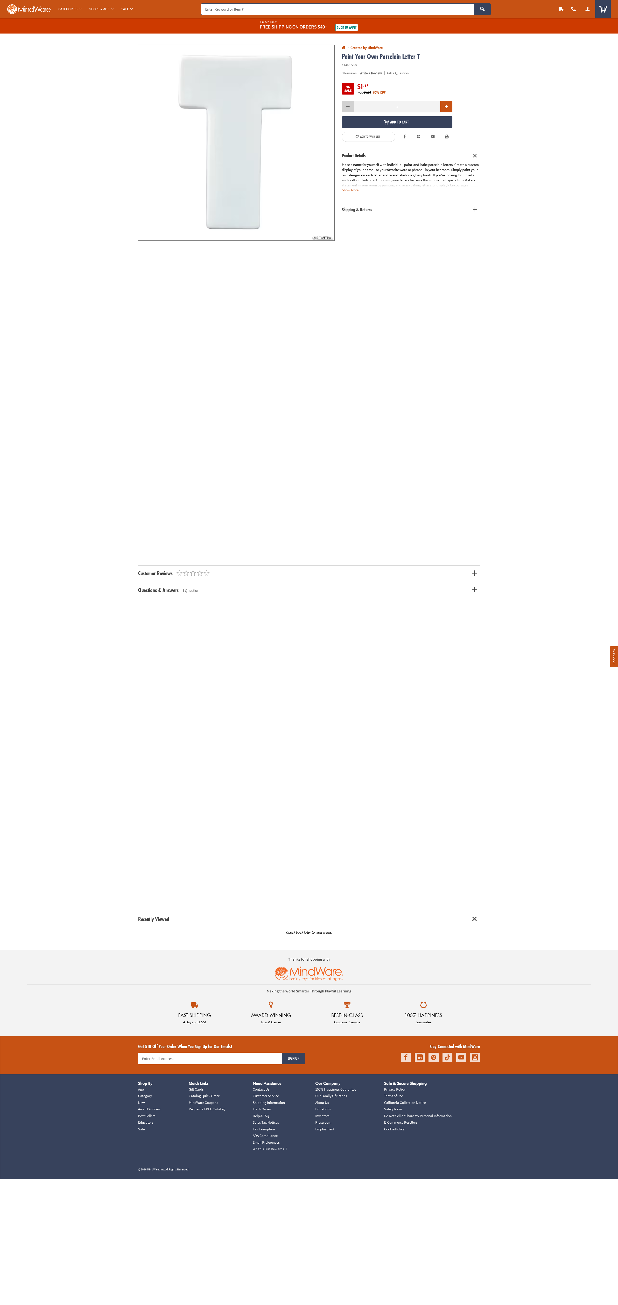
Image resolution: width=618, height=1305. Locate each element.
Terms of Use (393, 1095)
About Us (322, 1102)
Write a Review (371, 73)
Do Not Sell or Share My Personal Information (418, 1116)
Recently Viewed (153, 919)
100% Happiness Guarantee (335, 1089)
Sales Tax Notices (266, 1122)
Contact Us (261, 1089)
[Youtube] (461, 1058)
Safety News (393, 1109)
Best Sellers (146, 1116)
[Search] (482, 9)
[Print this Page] (446, 137)
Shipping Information (269, 1102)
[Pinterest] (433, 1058)
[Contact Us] (573, 9)
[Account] (587, 9)
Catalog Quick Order (204, 1095)
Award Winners (149, 1109)
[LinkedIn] (420, 1058)
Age (141, 1089)
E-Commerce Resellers (400, 1122)
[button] (236, 143)
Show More (350, 190)
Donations (323, 1109)
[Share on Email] (432, 137)
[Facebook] (406, 1058)
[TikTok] (447, 1058)
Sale (141, 1129)
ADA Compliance (265, 1135)
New (141, 1102)
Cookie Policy (394, 1129)
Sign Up (293, 1058)
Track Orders (262, 1109)
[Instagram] (475, 1058)
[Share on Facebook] (405, 137)
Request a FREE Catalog (207, 1109)
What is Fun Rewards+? (270, 1149)
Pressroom (323, 1122)
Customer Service (266, 1095)
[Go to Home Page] (343, 48)
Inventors (322, 1116)
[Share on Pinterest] (418, 137)
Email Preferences (266, 1142)
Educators (145, 1122)
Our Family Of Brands (331, 1095)
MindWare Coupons (203, 1102)
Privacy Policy (395, 1089)
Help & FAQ (261, 1116)
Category (145, 1095)
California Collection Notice (405, 1102)
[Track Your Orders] (561, 9)
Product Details (354, 155)
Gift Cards (196, 1089)
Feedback (613, 656)
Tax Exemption (264, 1129)
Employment (324, 1129)
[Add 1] (446, 106)
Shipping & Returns (357, 209)
